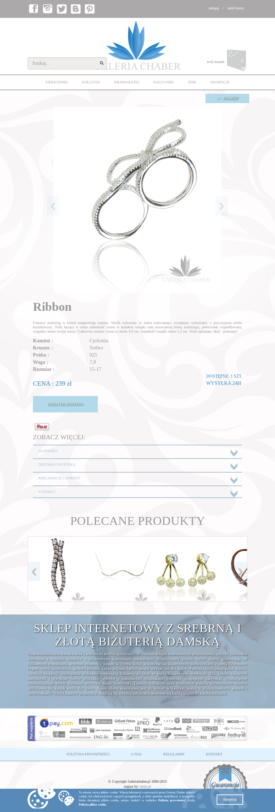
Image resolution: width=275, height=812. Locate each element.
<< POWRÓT (227, 98)
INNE (192, 82)
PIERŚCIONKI (56, 82)
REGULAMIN (173, 754)
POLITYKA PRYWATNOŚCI (88, 754)
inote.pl (145, 786)
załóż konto (235, 8)
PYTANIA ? (47, 492)
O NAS (136, 754)
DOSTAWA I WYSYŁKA (56, 465)
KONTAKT (214, 754)
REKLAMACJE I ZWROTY (59, 478)
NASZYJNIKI (163, 82)
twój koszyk (227, 64)
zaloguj (214, 8)
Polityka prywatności (171, 800)
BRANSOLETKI (126, 82)
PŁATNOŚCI (48, 451)
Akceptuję (230, 799)
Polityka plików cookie (92, 804)
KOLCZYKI (91, 82)
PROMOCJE (220, 82)
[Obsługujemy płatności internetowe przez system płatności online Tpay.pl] (137, 728)
